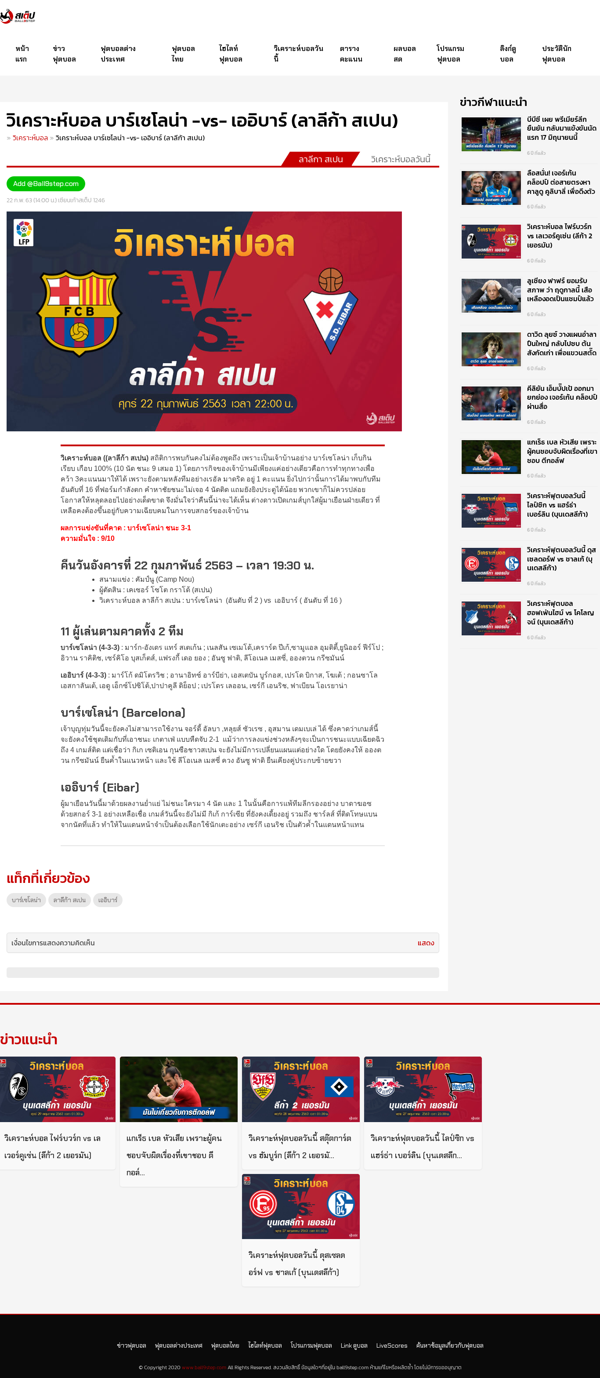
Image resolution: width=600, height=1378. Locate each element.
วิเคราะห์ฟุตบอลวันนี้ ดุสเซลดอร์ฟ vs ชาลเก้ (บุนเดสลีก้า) (561, 558)
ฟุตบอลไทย (183, 54)
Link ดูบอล (354, 1345)
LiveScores (392, 1345)
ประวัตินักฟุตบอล (556, 54)
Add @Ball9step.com (46, 183)
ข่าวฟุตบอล (64, 54)
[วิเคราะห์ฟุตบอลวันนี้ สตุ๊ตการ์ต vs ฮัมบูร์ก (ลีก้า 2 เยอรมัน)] (301, 1089)
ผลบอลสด (405, 54)
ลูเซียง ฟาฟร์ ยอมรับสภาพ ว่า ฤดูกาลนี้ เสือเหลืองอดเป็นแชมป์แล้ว (560, 289)
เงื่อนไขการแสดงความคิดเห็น (53, 942)
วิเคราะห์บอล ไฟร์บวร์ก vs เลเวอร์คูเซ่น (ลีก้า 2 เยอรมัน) (559, 235)
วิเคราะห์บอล (30, 137)
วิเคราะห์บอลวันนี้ (298, 54)
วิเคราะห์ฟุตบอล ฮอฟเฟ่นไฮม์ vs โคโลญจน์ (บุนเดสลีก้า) (560, 612)
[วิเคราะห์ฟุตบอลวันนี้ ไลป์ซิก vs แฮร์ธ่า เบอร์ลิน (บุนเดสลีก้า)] (423, 1089)
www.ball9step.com (204, 1367)
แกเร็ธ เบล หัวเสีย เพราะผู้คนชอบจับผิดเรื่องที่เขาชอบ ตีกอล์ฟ (562, 451)
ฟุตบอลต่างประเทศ (118, 54)
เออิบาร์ (107, 900)
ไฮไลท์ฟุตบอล (230, 54)
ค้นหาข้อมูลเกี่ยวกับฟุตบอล (450, 1345)
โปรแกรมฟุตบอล (450, 54)
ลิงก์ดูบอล (508, 54)
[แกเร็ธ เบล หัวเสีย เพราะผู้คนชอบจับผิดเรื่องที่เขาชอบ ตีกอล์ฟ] (179, 1089)
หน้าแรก (22, 54)
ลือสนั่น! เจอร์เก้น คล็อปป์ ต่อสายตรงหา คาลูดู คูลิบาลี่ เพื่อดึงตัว (561, 182)
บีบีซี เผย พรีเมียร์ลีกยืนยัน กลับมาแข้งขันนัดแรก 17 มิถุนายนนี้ (561, 128)
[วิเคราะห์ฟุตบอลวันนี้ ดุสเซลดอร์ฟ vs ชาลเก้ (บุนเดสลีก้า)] (301, 1206)
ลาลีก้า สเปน (70, 900)
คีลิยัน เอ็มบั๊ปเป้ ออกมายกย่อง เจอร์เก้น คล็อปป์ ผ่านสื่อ (562, 397)
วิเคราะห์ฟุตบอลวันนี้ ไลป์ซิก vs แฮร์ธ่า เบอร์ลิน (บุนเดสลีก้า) (557, 504)
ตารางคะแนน (351, 54)
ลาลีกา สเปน (321, 159)
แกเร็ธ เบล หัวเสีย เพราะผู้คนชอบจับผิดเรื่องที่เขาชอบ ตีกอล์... (174, 1155)
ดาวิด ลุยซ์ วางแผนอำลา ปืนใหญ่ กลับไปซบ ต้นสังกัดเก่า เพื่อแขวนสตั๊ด (561, 343)
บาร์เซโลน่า (26, 900)
